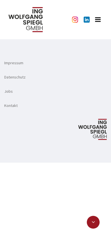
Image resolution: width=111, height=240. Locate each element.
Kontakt (11, 105)
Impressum (13, 63)
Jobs (8, 91)
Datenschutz (15, 77)
